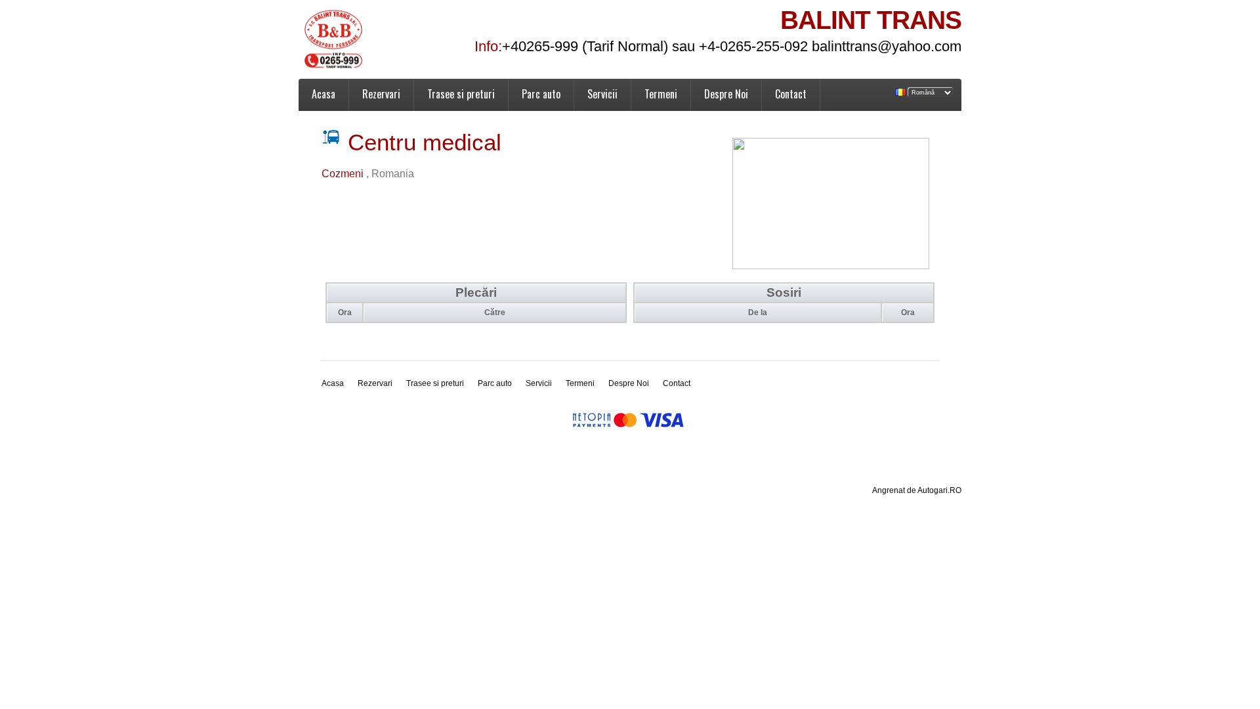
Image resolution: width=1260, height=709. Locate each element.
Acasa (323, 94)
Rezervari (381, 94)
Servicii (602, 94)
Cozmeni (344, 173)
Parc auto (541, 94)
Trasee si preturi (461, 94)
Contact (791, 94)
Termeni (660, 94)
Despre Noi (726, 94)
